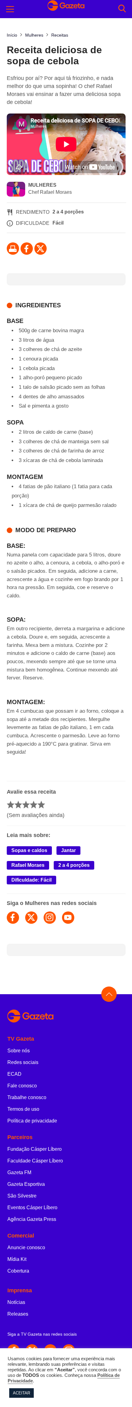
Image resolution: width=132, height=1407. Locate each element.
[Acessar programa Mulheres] (16, 190)
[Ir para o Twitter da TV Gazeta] (40, 248)
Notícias (16, 1302)
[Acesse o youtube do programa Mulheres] (68, 917)
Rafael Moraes (28, 865)
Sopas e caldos (29, 850)
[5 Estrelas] (41, 804)
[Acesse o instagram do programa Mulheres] (50, 917)
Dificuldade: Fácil (31, 880)
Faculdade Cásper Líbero (35, 1160)
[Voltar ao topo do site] (109, 994)
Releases (17, 1314)
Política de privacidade (32, 1120)
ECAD (14, 1074)
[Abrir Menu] (10, 9)
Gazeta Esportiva (26, 1184)
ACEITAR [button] (21, 1393)
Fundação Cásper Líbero (34, 1149)
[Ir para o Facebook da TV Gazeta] (27, 248)
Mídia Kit (16, 1259)
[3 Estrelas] (26, 804)
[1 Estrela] (10, 804)
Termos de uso (23, 1109)
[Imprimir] (13, 248)
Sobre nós (18, 1050)
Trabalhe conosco (26, 1097)
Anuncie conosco (26, 1247)
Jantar (68, 850)
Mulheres (42, 185)
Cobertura (18, 1270)
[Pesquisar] (122, 9)
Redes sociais (22, 1062)
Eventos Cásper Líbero (32, 1207)
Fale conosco (22, 1085)
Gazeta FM (19, 1172)
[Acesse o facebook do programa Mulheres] (13, 917)
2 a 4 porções (74, 865)
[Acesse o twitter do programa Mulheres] (31, 917)
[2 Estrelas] (18, 804)
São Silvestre (22, 1195)
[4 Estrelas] (33, 804)
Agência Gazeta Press (31, 1219)
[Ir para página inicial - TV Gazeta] (66, 1016)
